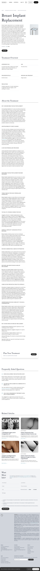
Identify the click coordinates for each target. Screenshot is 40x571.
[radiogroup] (32, 489)
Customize (29, 569)
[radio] (28, 489)
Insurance (29, 550)
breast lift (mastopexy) (6, 388)
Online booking (30, 548)
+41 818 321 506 (17, 548)
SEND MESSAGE (5, 508)
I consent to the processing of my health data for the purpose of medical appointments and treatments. (18, 503)
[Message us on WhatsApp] (26, 2)
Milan (30, 489)
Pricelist (29, 549)
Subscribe (31, 559)
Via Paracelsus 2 (17, 546)
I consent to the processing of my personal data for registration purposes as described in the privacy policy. (20, 500)
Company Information (4, 561)
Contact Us (30, 2)
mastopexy (4, 139)
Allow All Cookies (36, 569)
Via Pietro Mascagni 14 (5, 546)
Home (3, 10)
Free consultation (31, 546)
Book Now (36, 2)
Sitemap (29, 553)
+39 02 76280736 (27, 475)
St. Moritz (35, 489)
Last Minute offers (31, 551)
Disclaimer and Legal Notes (5, 562)
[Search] (23, 2)
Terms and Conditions (4, 557)
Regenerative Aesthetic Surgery (10, 10)
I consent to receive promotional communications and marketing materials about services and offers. (20, 505)
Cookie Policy (3, 560)
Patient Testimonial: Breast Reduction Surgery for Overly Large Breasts (28, 457)
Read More (4, 438)
